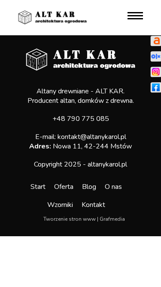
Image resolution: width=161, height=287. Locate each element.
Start (38, 186)
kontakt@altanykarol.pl (92, 137)
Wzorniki (60, 205)
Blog (89, 186)
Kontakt (93, 205)
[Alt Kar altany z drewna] (52, 16)
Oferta (63, 186)
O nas (113, 186)
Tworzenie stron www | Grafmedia (84, 219)
